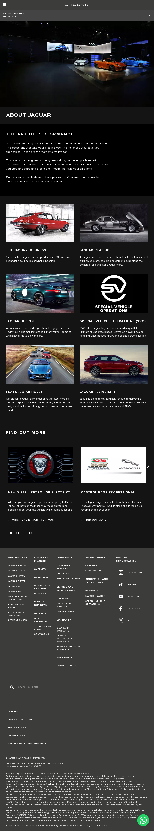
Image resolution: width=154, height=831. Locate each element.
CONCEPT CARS (94, 571)
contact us (18, 825)
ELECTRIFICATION (95, 596)
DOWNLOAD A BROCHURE (42, 587)
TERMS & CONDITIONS (20, 719)
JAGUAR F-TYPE (17, 581)
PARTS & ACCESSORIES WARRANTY (65, 639)
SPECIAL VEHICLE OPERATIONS (18, 598)
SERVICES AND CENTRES (42, 628)
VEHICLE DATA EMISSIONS (16, 614)
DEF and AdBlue (66, 611)
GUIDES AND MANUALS (64, 605)
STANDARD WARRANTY (63, 629)
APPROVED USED (17, 620)
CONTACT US (41, 634)
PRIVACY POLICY (17, 727)
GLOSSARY (40, 593)
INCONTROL (63, 573)
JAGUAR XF (14, 591)
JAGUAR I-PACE (16, 576)
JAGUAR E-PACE (17, 571)
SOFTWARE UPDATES (68, 578)
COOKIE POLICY (16, 735)
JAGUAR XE (14, 586)
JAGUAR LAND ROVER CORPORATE (27, 743)
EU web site (71, 818)
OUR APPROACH (40, 620)
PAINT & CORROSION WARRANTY (68, 648)
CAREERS (13, 711)
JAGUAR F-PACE (17, 565)
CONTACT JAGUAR (67, 666)
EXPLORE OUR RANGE (16, 606)
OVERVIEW (40, 569)
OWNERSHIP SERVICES (63, 567)
